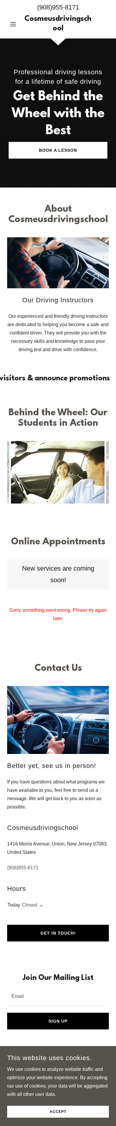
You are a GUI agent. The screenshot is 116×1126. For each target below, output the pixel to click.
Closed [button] (29, 904)
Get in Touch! (58, 933)
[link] (57, 24)
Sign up (58, 1021)
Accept (58, 1112)
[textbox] (58, 995)
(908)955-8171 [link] (58, 7)
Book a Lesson (58, 150)
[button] (14, 24)
